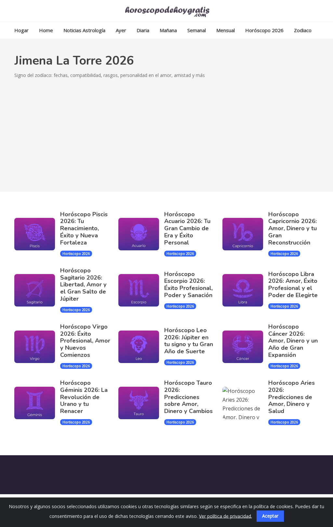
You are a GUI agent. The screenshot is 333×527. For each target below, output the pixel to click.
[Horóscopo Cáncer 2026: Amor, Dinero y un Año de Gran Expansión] (245, 347)
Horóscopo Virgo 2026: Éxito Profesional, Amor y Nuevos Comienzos (85, 341)
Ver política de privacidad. (225, 516)
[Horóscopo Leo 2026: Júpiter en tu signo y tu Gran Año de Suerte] (141, 347)
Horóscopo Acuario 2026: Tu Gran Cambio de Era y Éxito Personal (187, 228)
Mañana (168, 30)
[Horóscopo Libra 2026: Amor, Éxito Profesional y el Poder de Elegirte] (245, 290)
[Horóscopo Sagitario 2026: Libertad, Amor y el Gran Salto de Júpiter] (37, 290)
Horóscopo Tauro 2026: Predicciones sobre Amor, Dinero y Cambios (188, 397)
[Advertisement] (166, 128)
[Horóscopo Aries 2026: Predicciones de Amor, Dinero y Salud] (245, 403)
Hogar (21, 30)
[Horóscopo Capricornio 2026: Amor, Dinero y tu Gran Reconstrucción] (245, 234)
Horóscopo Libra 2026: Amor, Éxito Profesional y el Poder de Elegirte (293, 284)
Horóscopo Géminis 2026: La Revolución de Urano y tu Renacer (84, 397)
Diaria (143, 30)
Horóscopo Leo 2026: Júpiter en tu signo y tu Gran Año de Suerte (188, 340)
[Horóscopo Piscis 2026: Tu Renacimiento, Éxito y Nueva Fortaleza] (37, 234)
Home (46, 30)
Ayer (121, 30)
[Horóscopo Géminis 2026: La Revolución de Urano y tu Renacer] (37, 403)
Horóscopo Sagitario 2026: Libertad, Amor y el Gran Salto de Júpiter (83, 285)
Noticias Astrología (84, 30)
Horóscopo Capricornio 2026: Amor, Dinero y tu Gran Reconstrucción (292, 228)
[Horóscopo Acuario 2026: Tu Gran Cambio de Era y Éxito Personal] (141, 234)
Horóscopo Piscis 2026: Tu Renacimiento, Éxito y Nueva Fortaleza (84, 228)
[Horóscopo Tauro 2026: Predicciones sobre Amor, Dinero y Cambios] (141, 403)
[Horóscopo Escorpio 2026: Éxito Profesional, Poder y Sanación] (141, 290)
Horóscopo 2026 (264, 30)
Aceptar (270, 516)
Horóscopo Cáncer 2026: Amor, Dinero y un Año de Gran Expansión (293, 341)
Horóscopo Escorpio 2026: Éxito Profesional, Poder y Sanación (188, 284)
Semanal (196, 30)
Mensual (225, 30)
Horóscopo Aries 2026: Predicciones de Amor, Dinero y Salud (291, 397)
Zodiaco (303, 30)
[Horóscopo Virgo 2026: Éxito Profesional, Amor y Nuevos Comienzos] (37, 347)
